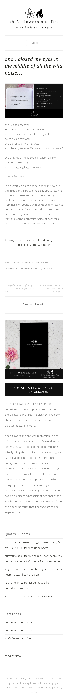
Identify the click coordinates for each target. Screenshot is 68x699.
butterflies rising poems (32, 262)
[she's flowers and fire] (34, 28)
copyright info (13, 656)
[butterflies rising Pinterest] (28, 3)
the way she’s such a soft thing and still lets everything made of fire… (19, 288)
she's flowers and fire (18, 638)
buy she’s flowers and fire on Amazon (34, 390)
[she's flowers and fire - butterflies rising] (34, 380)
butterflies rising (27, 268)
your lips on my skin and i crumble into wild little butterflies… (51, 288)
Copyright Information (34, 304)
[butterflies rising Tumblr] (39, 3)
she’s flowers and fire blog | (37, 687)
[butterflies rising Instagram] (23, 3)
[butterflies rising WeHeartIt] (44, 3)
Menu (36, 43)
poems (48, 268)
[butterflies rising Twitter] (34, 3)
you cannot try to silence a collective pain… (30, 596)
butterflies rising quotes (19, 630)
